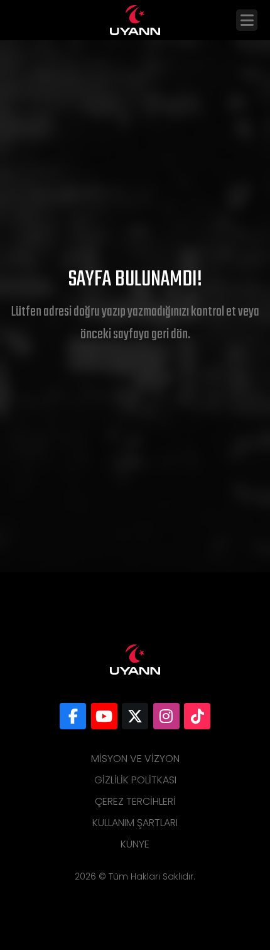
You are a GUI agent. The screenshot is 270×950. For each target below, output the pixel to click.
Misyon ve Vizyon (135, 758)
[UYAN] (73, 716)
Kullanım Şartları (135, 822)
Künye (135, 844)
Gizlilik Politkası (135, 780)
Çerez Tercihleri (135, 801)
